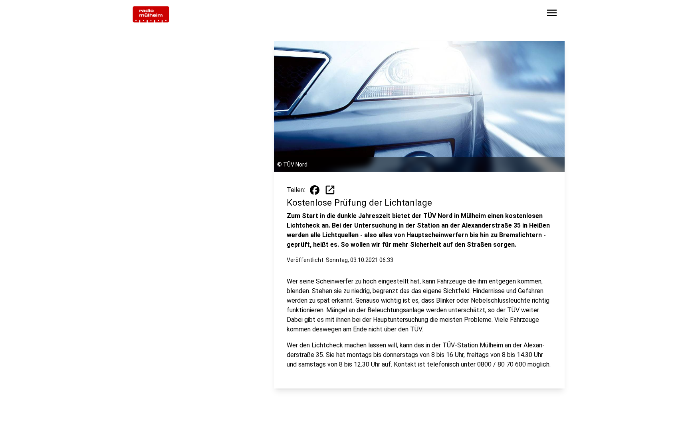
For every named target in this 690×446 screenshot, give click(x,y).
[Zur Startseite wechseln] (151, 14)
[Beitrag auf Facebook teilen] (314, 190)
